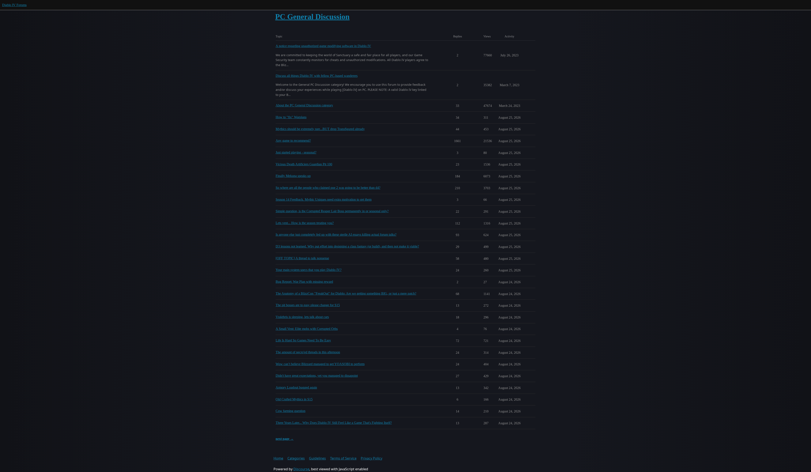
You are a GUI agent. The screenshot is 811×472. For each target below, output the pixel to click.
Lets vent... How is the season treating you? (305, 223)
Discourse (301, 469)
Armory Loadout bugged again (296, 387)
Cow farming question (290, 411)
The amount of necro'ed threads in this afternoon (308, 352)
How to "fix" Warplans (291, 117)
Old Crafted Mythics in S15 (294, 399)
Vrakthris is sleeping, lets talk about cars (302, 317)
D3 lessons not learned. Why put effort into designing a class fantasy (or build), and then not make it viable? (347, 246)
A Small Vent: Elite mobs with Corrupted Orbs (307, 329)
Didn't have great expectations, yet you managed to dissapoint (317, 375)
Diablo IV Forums (14, 5)
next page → (285, 439)
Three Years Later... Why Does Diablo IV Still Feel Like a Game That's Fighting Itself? (334, 422)
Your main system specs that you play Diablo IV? (309, 270)
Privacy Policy (371, 458)
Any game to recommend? (293, 140)
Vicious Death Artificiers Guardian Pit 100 (304, 164)
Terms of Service (343, 458)
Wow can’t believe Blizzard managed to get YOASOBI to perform (320, 364)
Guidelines (317, 458)
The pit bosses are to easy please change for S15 (308, 305)
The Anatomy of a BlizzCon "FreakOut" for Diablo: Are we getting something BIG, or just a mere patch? (346, 293)
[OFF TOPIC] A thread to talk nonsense (302, 258)
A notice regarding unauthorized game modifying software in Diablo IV (323, 46)
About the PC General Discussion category (304, 105)
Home (278, 458)
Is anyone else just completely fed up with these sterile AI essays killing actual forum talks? (336, 234)
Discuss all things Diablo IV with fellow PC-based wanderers (317, 76)
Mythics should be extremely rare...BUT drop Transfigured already (320, 129)
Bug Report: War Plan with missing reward (304, 281)
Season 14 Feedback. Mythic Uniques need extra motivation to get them (323, 199)
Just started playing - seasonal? (296, 152)
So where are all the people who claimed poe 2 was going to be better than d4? (328, 187)
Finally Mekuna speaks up (293, 176)
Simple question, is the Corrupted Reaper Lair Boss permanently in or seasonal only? (332, 211)
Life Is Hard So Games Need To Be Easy (303, 340)
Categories (296, 458)
